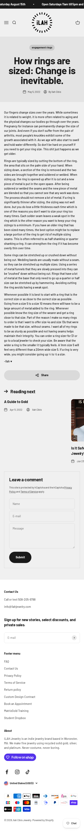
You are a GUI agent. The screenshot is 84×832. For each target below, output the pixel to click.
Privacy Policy (12, 675)
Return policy (12, 689)
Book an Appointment (18, 704)
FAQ (6, 661)
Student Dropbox (15, 718)
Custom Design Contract (19, 697)
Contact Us (11, 668)
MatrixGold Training (16, 710)
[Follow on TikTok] (27, 772)
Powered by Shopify (43, 820)
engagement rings (42, 47)
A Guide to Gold (16, 401)
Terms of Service (29, 491)
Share (45, 375)
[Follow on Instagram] (17, 772)
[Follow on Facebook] (7, 772)
